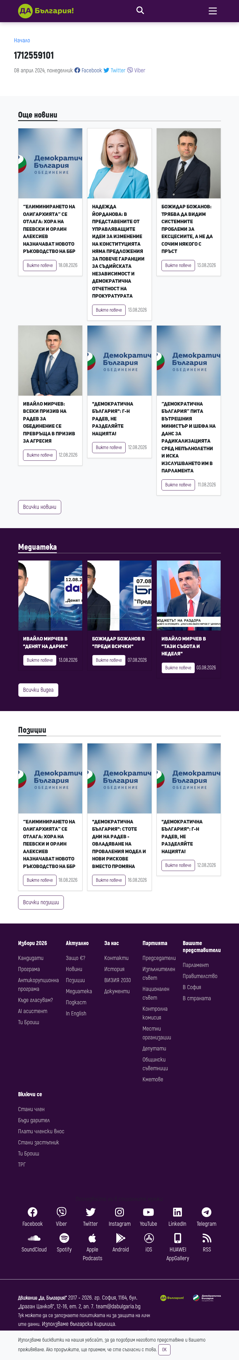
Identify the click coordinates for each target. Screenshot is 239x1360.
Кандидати (30, 958)
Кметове (153, 1079)
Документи (117, 991)
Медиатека (37, 547)
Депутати (154, 1048)
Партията (155, 943)
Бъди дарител (34, 1120)
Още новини (37, 115)
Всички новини (39, 507)
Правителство (200, 976)
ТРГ (22, 1164)
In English (76, 1013)
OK (164, 1350)
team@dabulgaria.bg (118, 1306)
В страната (197, 998)
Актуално (77, 943)
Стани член (31, 1109)
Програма (29, 969)
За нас (111, 943)
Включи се (30, 1094)
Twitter (117, 70)
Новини (74, 969)
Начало (22, 40)
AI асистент (32, 1011)
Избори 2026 (32, 943)
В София (192, 987)
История (114, 969)
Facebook (91, 70)
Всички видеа (38, 690)
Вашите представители (202, 947)
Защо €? (75, 958)
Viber (139, 70)
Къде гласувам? (35, 1000)
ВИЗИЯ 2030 (117, 980)
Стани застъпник (38, 1142)
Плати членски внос (41, 1131)
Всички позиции (41, 902)
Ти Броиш (28, 1022)
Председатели (159, 958)
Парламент (196, 965)
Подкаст (76, 1002)
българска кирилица (92, 1324)
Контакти (116, 958)
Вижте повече (40, 265)
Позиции (32, 730)
